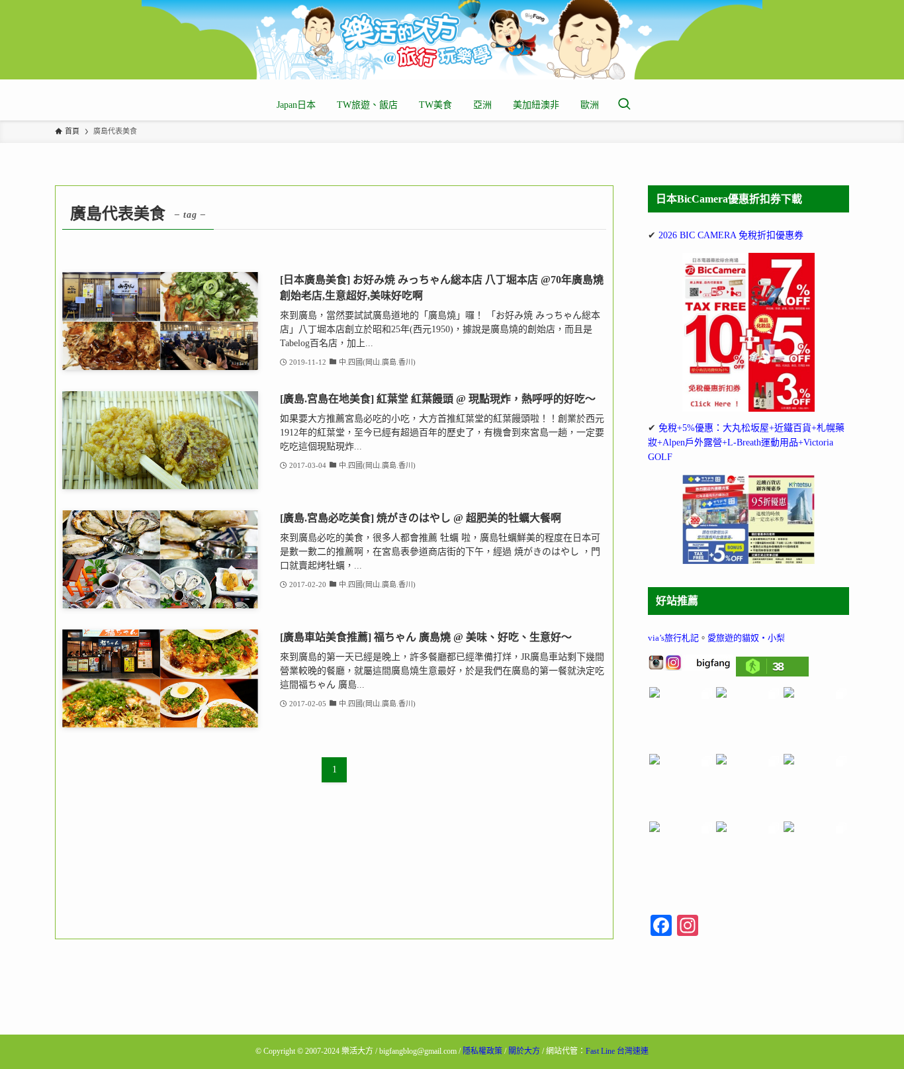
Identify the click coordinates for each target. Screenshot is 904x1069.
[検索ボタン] (624, 105)
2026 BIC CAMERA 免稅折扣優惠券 (730, 235)
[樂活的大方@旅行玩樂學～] (452, 39)
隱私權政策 (482, 1051)
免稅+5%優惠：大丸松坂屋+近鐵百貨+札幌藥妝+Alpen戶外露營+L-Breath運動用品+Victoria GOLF (746, 443)
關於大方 (524, 1051)
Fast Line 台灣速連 (617, 1051)
